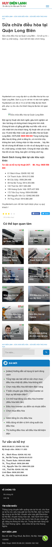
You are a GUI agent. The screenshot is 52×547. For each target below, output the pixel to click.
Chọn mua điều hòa (15, 410)
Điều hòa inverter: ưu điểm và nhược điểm (26, 406)
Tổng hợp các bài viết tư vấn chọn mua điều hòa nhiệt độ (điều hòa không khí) (24, 380)
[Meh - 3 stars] (8, 214)
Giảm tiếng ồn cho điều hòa (19, 417)
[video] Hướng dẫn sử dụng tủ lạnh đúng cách (25, 373)
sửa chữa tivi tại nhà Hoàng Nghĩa (23, 524)
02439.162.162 (32, 543)
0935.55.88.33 (18, 543)
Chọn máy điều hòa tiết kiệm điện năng (24, 386)
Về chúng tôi (8, 494)
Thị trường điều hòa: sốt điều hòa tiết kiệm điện (26, 432)
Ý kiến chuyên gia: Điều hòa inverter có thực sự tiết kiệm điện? (24, 392)
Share (37, 213)
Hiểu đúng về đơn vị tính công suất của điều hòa (24, 424)
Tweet (47, 213)
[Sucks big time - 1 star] (3, 214)
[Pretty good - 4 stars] (11, 214)
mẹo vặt (26, 516)
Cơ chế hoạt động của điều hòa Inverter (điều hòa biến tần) (24, 400)
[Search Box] (46, 352)
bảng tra (8, 521)
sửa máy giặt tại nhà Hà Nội (25, 511)
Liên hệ (6, 498)
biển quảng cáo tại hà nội (30, 509)
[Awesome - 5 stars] (14, 214)
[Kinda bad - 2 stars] (6, 214)
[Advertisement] (26, 67)
